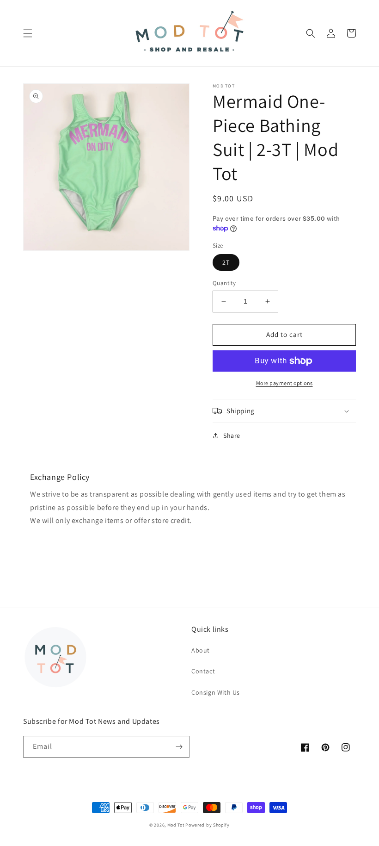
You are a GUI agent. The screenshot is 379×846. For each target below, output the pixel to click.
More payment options (284, 382)
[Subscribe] (179, 747)
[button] (28, 33)
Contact (203, 671)
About (200, 650)
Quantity (224, 283)
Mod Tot (175, 825)
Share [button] (231, 435)
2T (226, 262)
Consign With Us (215, 692)
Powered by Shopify (207, 825)
